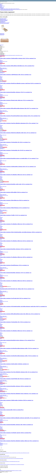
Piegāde (6, 461)
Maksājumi (13, 461)
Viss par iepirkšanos (2, 461)
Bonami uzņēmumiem (21, 464)
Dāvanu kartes (10, 464)
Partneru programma (16, 464)
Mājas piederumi (7, 9)
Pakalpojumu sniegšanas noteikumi (4, 470)
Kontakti (1, 464)
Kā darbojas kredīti (17, 461)
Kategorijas (3, 9)
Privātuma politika (10, 470)
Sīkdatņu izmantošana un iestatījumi (17, 470)
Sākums (1, 9)
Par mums (3, 464)
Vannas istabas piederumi (18, 9)
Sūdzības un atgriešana (9, 461)
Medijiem (13, 464)
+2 (0, 406)
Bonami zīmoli (6, 464)
